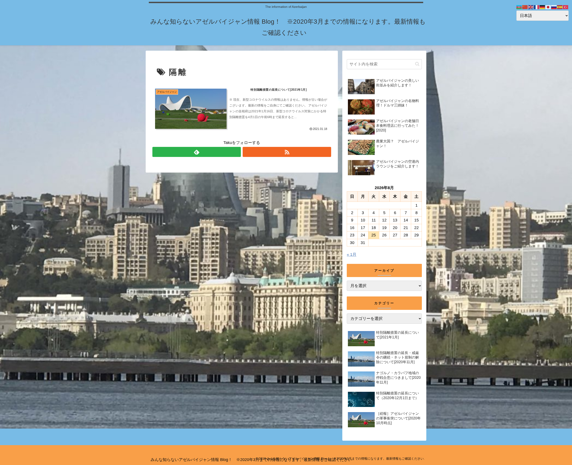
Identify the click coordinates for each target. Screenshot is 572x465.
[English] (531, 7)
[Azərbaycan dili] (519, 7)
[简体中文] (525, 7)
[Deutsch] (542, 7)
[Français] (537, 7)
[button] (417, 64)
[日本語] (548, 7)
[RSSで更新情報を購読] (287, 152)
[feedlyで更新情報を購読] (196, 152)
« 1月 (351, 254)
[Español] (560, 7)
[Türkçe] (566, 7)
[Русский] (554, 7)
